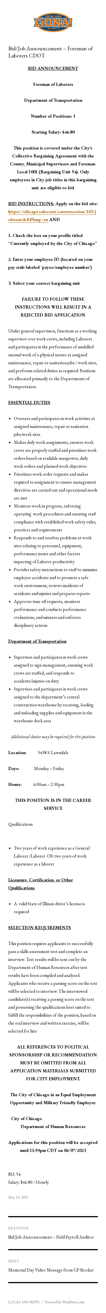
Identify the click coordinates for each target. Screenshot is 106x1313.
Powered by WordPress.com (64, 1302)
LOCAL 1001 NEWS (24, 1302)
